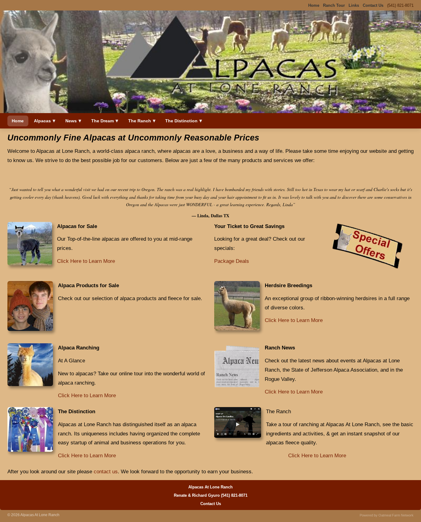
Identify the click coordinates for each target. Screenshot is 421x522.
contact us (106, 472)
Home (18, 120)
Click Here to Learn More (86, 261)
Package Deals (231, 261)
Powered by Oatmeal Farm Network (387, 515)
